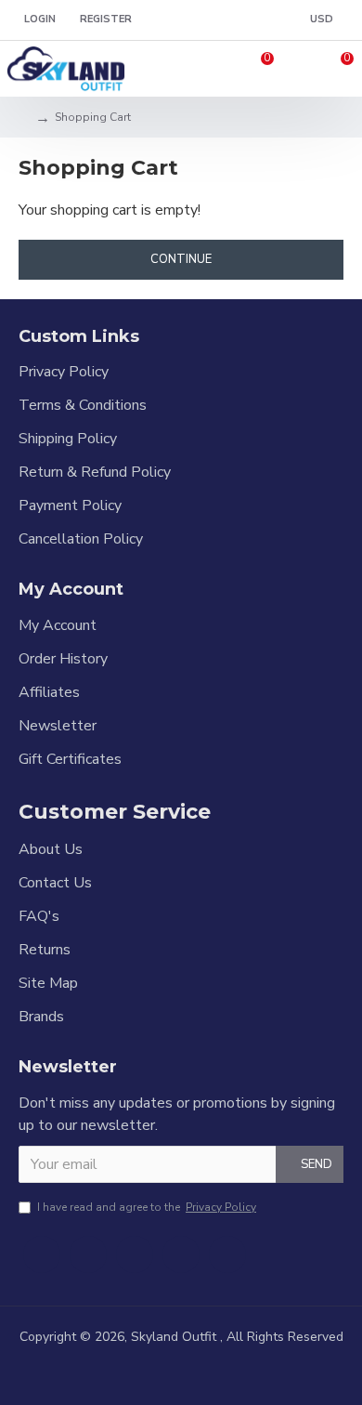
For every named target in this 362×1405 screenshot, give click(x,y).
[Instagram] (134, 1254)
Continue (181, 259)
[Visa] (121, 1373)
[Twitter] (88, 1254)
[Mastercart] (151, 1373)
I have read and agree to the (146, 1207)
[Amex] (210, 1373)
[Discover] (240, 1373)
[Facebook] (41, 1254)
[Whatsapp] (227, 1254)
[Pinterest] (181, 1254)
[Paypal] (181, 1373)
